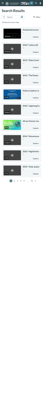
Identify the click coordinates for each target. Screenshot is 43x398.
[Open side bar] (2, 3)
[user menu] (40, 3)
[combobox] (13, 17)
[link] (31, 3)
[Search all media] (36, 3)
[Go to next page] (35, 181)
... (31, 31)
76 (32, 181)
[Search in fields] (22, 17)
